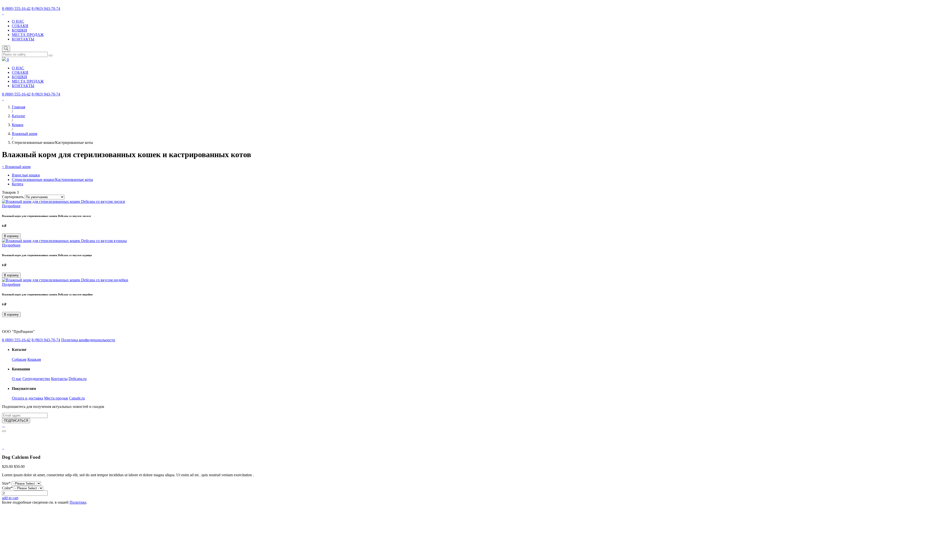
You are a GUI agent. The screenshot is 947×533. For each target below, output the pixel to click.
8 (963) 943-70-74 (46, 8)
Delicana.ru (78, 379)
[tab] (3, 447)
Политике (78, 502)
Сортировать (13, 197)
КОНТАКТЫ (23, 39)
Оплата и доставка (27, 398)
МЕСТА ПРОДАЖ (28, 35)
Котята (17, 184)
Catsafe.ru (77, 398)
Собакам (19, 359)
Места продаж (56, 398)
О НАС (18, 21)
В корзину (11, 236)
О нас (16, 379)
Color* (7, 488)
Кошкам (34, 359)
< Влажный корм (16, 167)
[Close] (4, 431)
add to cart (10, 498)
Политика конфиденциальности (88, 340)
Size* (6, 483)
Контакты (59, 379)
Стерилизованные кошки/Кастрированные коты (52, 179)
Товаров (10, 192)
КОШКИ (19, 30)
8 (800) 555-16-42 (16, 8)
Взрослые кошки (26, 175)
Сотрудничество (36, 379)
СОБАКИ (20, 26)
